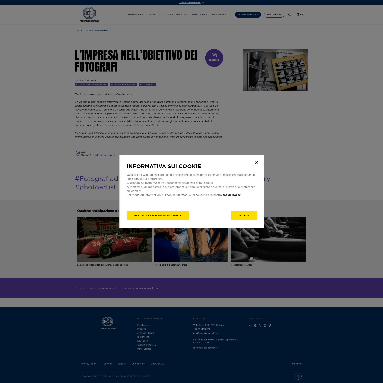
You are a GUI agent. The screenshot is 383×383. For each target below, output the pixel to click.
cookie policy (231, 194)
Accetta (244, 215)
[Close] (257, 162)
